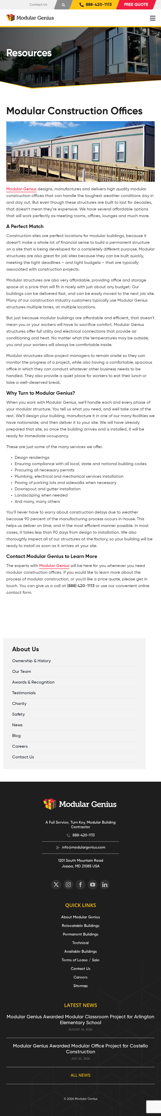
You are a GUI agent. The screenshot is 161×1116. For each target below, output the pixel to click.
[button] (63, 4)
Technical (80, 943)
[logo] (30, 16)
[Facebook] (80, 884)
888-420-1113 (84, 835)
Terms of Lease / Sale (81, 960)
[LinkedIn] (105, 884)
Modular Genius (21, 189)
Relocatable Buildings (80, 926)
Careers (80, 977)
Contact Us (80, 969)
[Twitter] (56, 884)
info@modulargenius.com (83, 847)
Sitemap (80, 986)
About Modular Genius (80, 917)
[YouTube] (92, 884)
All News (81, 1075)
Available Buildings (80, 952)
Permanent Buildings (80, 934)
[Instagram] (68, 884)
